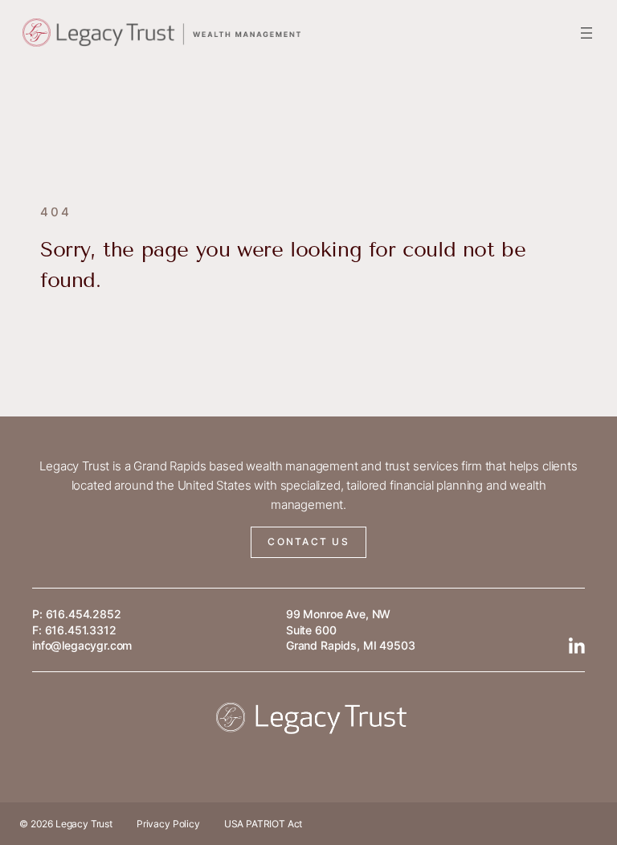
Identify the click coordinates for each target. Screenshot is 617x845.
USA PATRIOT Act (263, 824)
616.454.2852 (83, 614)
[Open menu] (586, 33)
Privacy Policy (168, 824)
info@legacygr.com (82, 645)
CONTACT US (308, 541)
